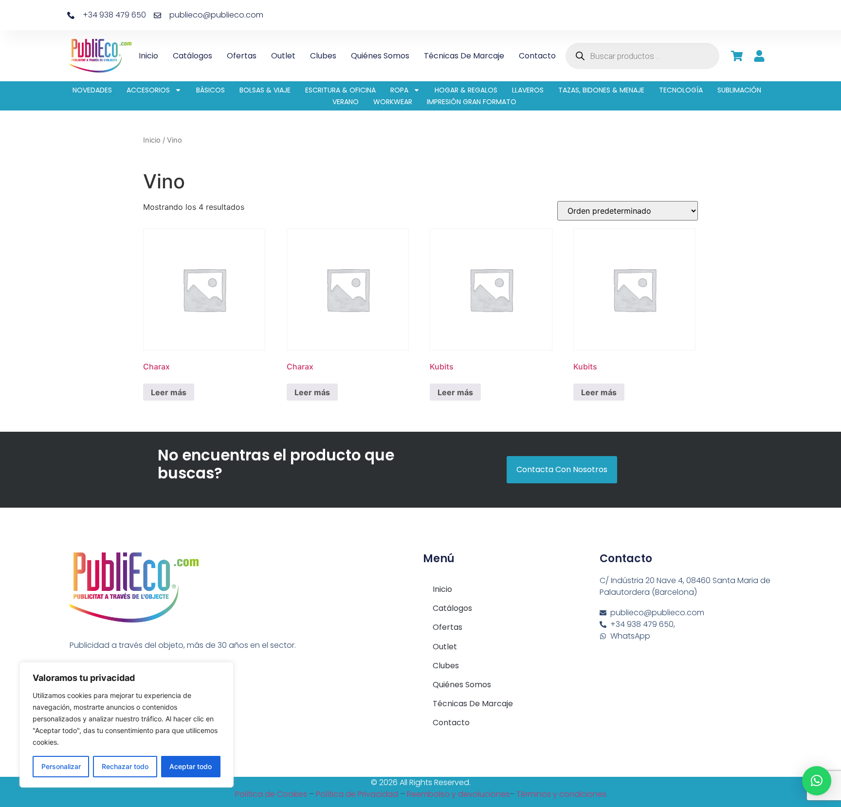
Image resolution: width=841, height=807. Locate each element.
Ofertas (241, 55)
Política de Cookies (271, 794)
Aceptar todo (190, 766)
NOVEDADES (92, 90)
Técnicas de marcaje (464, 55)
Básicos (210, 90)
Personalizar (61, 766)
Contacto (537, 55)
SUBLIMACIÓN (739, 90)
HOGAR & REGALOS (466, 90)
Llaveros (528, 90)
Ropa (399, 90)
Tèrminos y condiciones (561, 794)
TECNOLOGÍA (681, 90)
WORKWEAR (392, 102)
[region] (126, 725)
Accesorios (148, 90)
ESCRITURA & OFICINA (340, 90)
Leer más (168, 392)
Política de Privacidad (357, 794)
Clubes (323, 55)
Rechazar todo (125, 766)
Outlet (283, 55)
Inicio (148, 55)
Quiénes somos (380, 55)
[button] (816, 780)
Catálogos (192, 55)
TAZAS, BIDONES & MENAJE (601, 90)
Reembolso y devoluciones (458, 794)
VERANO (345, 102)
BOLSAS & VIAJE (265, 90)
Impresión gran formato (471, 102)
